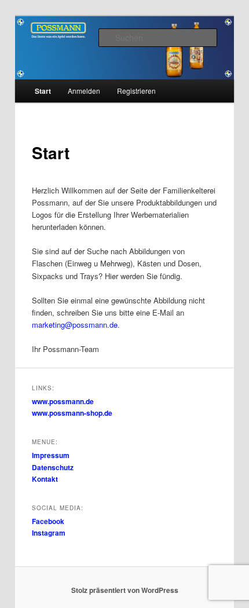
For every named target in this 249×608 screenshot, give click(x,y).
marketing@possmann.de (75, 324)
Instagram (48, 533)
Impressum (50, 455)
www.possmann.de (63, 401)
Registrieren (136, 91)
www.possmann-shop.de (72, 413)
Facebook (48, 521)
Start (43, 91)
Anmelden (84, 91)
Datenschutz (53, 467)
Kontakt (45, 479)
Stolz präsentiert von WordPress (124, 590)
